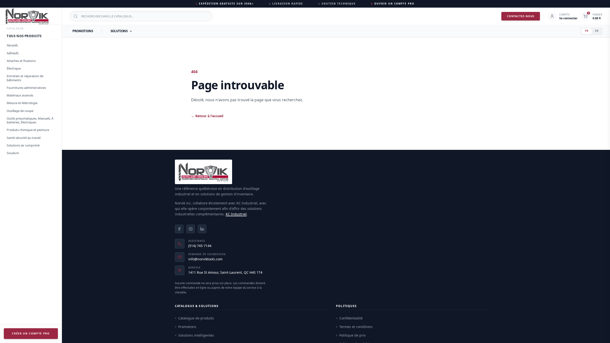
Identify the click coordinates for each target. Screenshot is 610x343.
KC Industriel (236, 214)
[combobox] (141, 16)
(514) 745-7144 (199, 245)
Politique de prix (352, 335)
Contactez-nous (520, 16)
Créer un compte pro (31, 333)
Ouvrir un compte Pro (394, 3)
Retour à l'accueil (207, 116)
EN (596, 30)
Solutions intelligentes (196, 335)
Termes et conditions (356, 326)
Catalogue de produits (196, 318)
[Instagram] (190, 229)
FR (586, 30)
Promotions (82, 31)
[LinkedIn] (202, 229)
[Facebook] (179, 229)
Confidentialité (351, 318)
